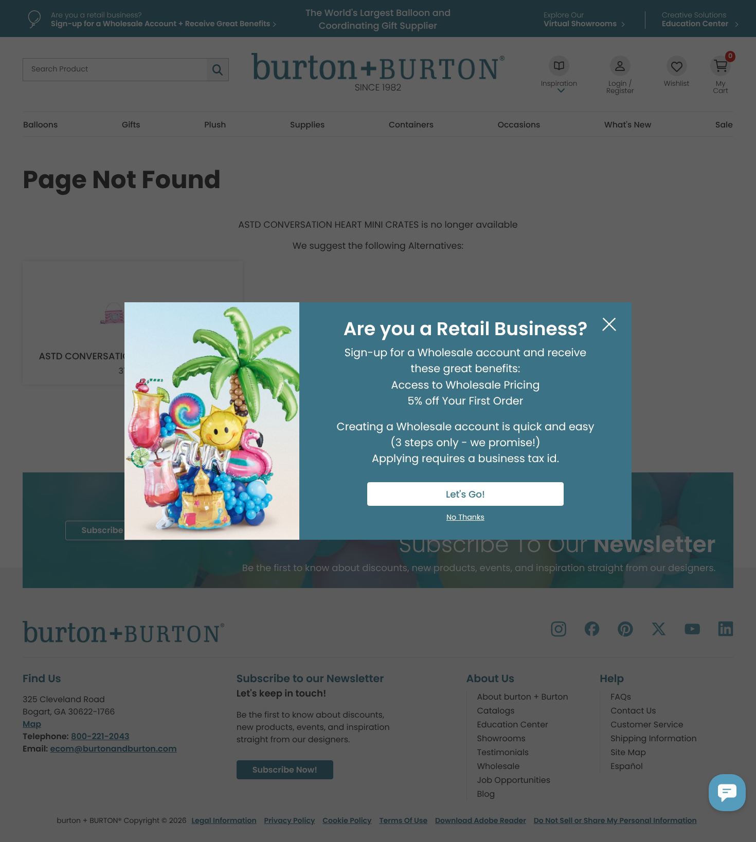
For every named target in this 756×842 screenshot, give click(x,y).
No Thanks (465, 518)
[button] (727, 792)
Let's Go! (465, 494)
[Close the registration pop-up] (609, 325)
